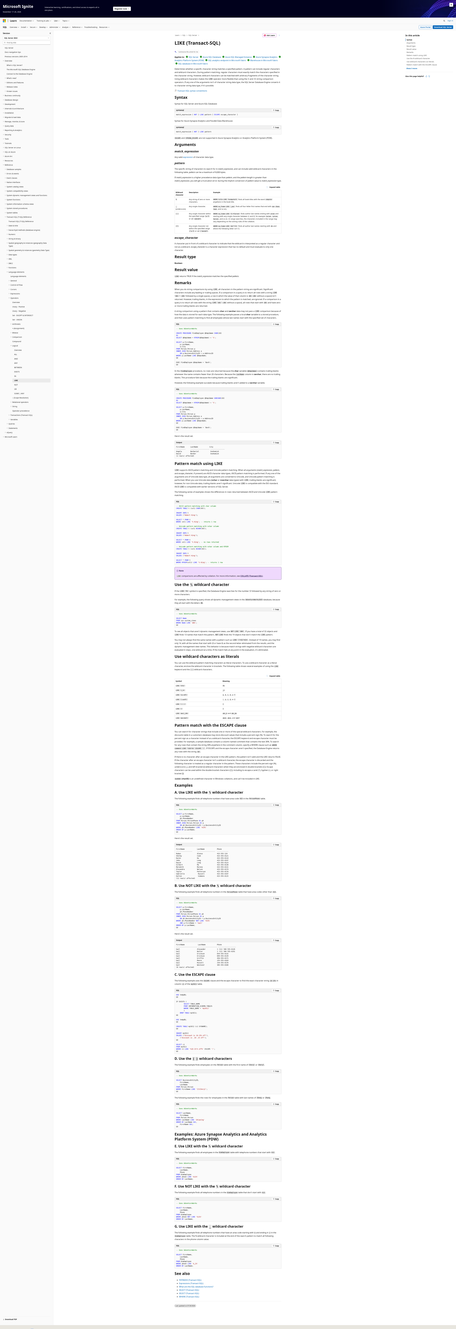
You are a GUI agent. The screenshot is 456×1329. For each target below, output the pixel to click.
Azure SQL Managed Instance (238, 57)
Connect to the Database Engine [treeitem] (19, 74)
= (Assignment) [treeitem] (18, 328)
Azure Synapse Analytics (266, 57)
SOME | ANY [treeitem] (19, 393)
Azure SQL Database (212, 57)
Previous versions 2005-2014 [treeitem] (16, 56)
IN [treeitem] (15, 376)
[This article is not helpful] (429, 76)
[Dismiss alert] (451, 5)
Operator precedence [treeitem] (20, 411)
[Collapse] (50, 33)
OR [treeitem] (15, 389)
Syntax (409, 40)
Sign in (450, 20)
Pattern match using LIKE (417, 55)
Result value (411, 49)
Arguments (411, 43)
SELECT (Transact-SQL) (189, 1290)
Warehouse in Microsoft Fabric (264, 60)
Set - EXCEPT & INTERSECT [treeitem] (22, 315)
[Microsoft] (4, 20)
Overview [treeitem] (16, 302)
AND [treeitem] (16, 359)
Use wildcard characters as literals (420, 61)
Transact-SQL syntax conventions (192, 90)
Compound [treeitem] (16, 341)
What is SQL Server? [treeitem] (14, 65)
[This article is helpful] (426, 76)
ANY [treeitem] (16, 363)
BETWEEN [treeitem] (18, 367)
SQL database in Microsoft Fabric (193, 63)
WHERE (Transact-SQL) (189, 1296)
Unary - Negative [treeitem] (19, 311)
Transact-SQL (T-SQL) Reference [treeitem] (21, 221)
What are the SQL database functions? (196, 1286)
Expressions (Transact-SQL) (191, 1283)
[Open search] (444, 21)
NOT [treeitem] (16, 385)
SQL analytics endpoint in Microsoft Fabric (227, 60)
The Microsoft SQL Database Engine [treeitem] (21, 69)
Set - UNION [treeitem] (17, 320)
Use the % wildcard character (418, 58)
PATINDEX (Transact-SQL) (190, 1280)
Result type (411, 46)
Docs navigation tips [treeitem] (13, 52)
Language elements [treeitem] (18, 276)
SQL (183, 35)
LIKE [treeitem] (16, 380)
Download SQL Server (443, 27)
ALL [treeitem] (15, 354)
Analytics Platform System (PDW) (189, 60)
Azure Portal (425, 27)
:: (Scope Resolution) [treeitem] (20, 398)
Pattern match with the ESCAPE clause (422, 65)
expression (188, 157)
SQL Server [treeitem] (9, 48)
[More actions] (279, 35)
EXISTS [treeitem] (17, 372)
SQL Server (192, 35)
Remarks (410, 52)
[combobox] (26, 38)
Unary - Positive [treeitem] (18, 307)
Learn (177, 35)
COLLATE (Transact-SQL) (251, 576)
